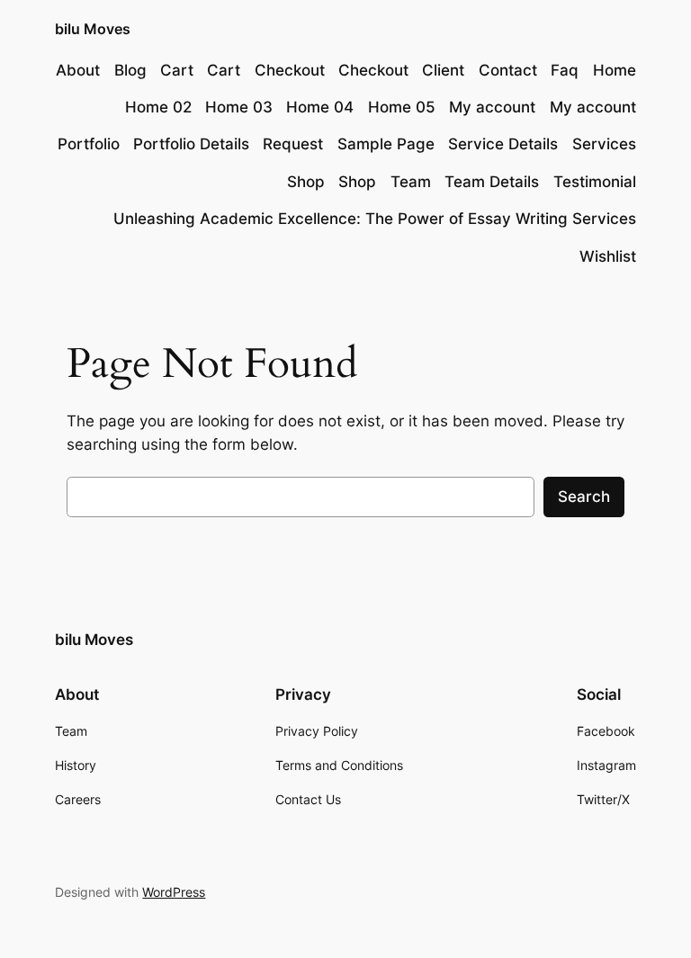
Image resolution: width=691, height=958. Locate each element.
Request (293, 144)
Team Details (491, 182)
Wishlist (607, 256)
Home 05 (401, 107)
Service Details (503, 144)
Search (584, 497)
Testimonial (594, 182)
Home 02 (158, 107)
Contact (508, 70)
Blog (130, 70)
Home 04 (320, 107)
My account (492, 107)
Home (614, 70)
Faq (565, 70)
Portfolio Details (191, 144)
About (78, 70)
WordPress (173, 892)
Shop (306, 182)
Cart (176, 70)
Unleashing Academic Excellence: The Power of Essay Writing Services (374, 219)
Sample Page (386, 144)
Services (604, 144)
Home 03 (239, 107)
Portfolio (89, 144)
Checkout (290, 70)
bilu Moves (92, 29)
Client (443, 70)
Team (410, 182)
